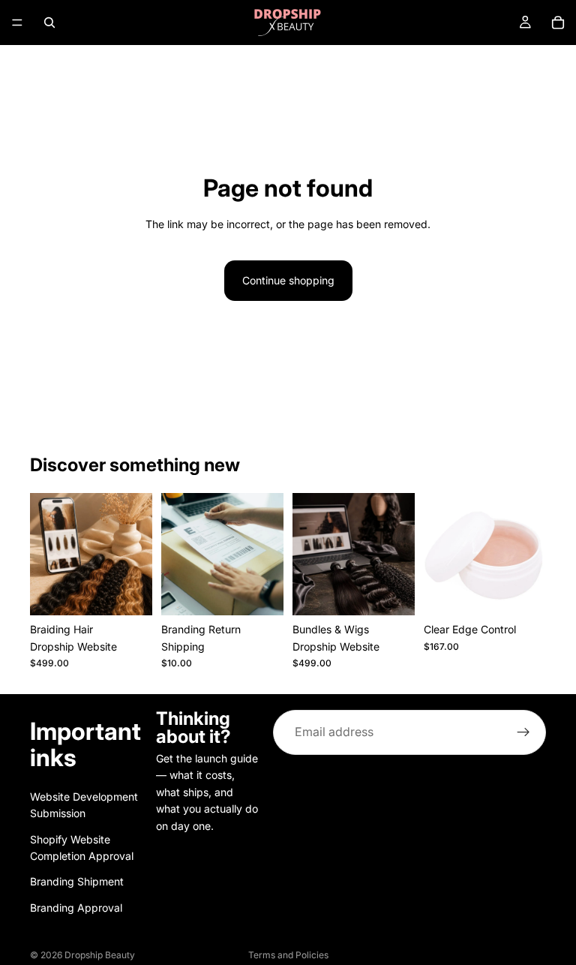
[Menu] (17, 22)
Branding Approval (76, 907)
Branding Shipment (77, 881)
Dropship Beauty (99, 954)
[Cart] (558, 22)
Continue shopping (288, 280)
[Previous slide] (46, 554)
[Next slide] (135, 554)
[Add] (260, 592)
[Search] (49, 22)
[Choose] (129, 592)
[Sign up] (523, 732)
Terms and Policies (288, 954)
